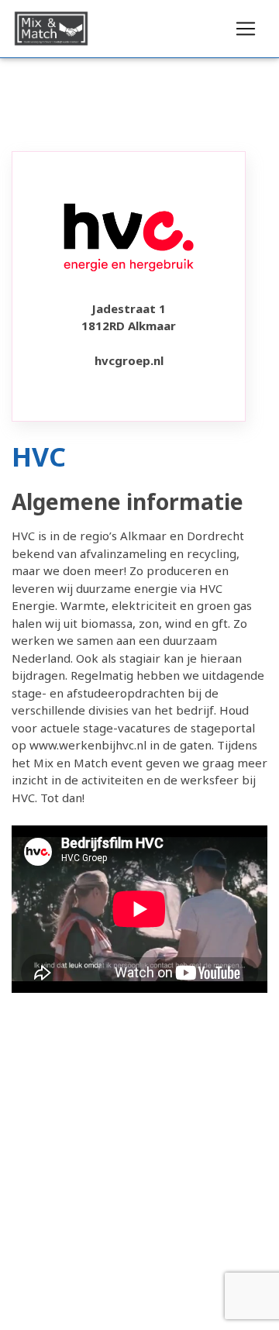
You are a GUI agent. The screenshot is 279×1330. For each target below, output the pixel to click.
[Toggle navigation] (246, 28)
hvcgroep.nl (129, 360)
